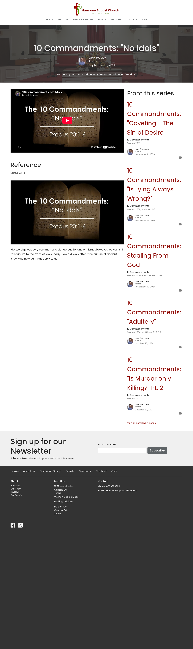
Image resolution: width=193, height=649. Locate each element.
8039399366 (113, 486)
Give (144, 19)
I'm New (15, 491)
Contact (131, 19)
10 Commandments (84, 74)
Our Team (16, 488)
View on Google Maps (66, 496)
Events (102, 19)
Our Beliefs (16, 495)
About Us (15, 485)
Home (49, 19)
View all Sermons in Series (141, 422)
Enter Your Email (107, 444)
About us (62, 19)
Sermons (116, 19)
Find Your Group (83, 19)
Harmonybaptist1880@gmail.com (122, 490)
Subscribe (157, 450)
